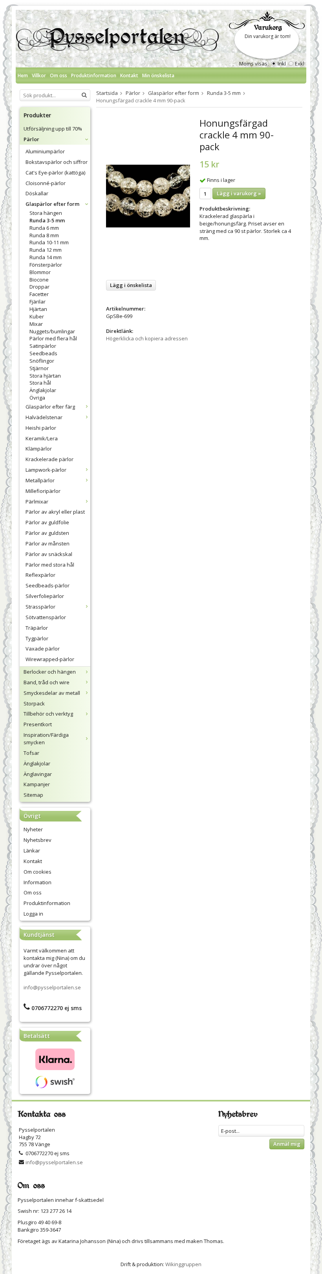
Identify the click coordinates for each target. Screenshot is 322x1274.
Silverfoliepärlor (45, 596)
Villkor (39, 75)
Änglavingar (38, 774)
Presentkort (38, 724)
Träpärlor (37, 627)
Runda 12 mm (45, 249)
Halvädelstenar (44, 417)
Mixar (36, 323)
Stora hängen (45, 212)
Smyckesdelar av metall (52, 692)
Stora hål (40, 382)
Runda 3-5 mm (47, 220)
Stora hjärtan (45, 375)
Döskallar (37, 193)
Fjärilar (37, 301)
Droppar (39, 286)
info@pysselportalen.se (52, 987)
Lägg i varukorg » (239, 193)
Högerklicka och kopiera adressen (147, 338)
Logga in (33, 913)
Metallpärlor (40, 480)
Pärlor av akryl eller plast (55, 511)
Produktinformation (93, 75)
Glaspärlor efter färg (50, 406)
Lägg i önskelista (131, 285)
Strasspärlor (40, 606)
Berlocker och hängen (50, 671)
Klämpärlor (39, 448)
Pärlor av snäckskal (49, 554)
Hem (23, 75)
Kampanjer (37, 784)
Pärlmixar (37, 501)
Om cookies (37, 871)
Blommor (40, 272)
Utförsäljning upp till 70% (53, 128)
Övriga (37, 397)
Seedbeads (43, 353)
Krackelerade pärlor (49, 459)
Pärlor (31, 139)
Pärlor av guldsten (47, 532)
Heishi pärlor (41, 427)
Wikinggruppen (183, 1264)
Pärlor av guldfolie (47, 522)
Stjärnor (39, 368)
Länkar (32, 850)
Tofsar (31, 752)
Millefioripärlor (43, 490)
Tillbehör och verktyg (48, 713)
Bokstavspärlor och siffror (57, 161)
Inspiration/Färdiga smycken (46, 738)
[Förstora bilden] (148, 195)
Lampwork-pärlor (46, 469)
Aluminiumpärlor (45, 151)
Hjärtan (38, 309)
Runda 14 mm (45, 257)
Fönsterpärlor (45, 264)
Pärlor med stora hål (50, 564)
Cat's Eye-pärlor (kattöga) (55, 172)
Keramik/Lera (42, 438)
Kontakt (129, 75)
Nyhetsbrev (37, 839)
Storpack (34, 703)
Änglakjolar (42, 390)
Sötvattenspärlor (46, 617)
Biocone (39, 279)
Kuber (36, 316)
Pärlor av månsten (48, 543)
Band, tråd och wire (47, 682)
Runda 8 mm (44, 235)
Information (37, 882)
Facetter (39, 294)
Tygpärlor (37, 638)
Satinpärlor (42, 345)
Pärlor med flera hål (53, 338)
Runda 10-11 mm (49, 242)
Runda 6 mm (44, 227)
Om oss (58, 75)
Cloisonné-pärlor (46, 183)
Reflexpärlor (40, 574)
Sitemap (33, 794)
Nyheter (33, 829)
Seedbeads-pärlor (48, 585)
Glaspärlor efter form (52, 203)
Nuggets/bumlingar (52, 331)
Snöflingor (41, 360)
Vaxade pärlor (43, 648)
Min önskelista (158, 75)
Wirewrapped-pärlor (50, 659)
